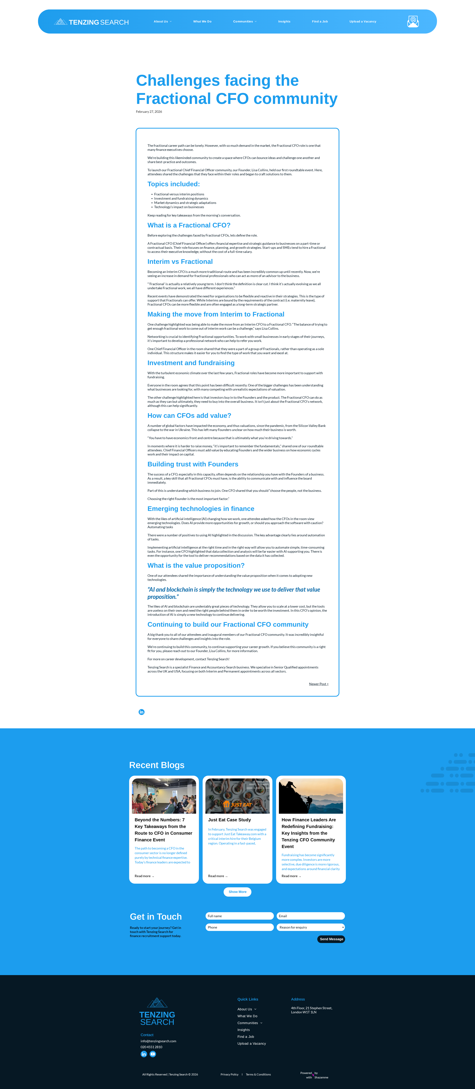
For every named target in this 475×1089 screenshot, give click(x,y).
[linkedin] (142, 712)
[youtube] (153, 1054)
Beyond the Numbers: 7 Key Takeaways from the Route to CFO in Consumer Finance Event (163, 829)
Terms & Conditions (258, 1074)
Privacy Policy (229, 1074)
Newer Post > (319, 684)
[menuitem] (163, 21)
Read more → (145, 876)
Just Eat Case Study (229, 819)
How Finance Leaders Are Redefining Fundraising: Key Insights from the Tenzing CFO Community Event (309, 833)
